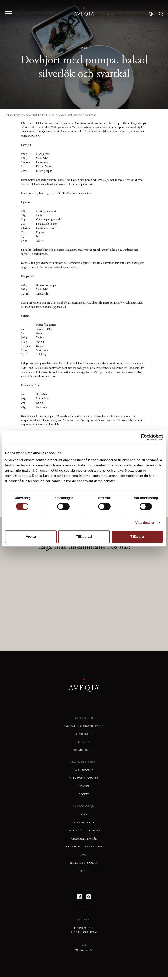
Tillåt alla (137, 536)
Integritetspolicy (84, 863)
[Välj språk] (151, 14)
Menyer (84, 786)
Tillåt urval (84, 536)
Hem (9, 115)
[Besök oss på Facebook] (79, 896)
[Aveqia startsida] (84, 11)
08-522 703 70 (84, 949)
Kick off (84, 742)
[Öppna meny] (8, 13)
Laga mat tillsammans (84, 830)
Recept (18, 115)
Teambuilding (84, 750)
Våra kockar (84, 770)
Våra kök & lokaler (84, 778)
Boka (84, 814)
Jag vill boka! (84, 621)
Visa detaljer (144, 522)
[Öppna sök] (161, 14)
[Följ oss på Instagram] (88, 896)
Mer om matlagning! (84, 606)
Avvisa (31, 536)
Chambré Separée (84, 839)
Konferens (84, 734)
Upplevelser (84, 718)
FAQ (84, 855)
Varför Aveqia (84, 806)
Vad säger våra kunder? (84, 846)
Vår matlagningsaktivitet (84, 726)
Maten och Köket (84, 762)
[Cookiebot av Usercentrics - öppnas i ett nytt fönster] (144, 437)
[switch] (63, 506)
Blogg (84, 871)
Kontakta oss (84, 822)
